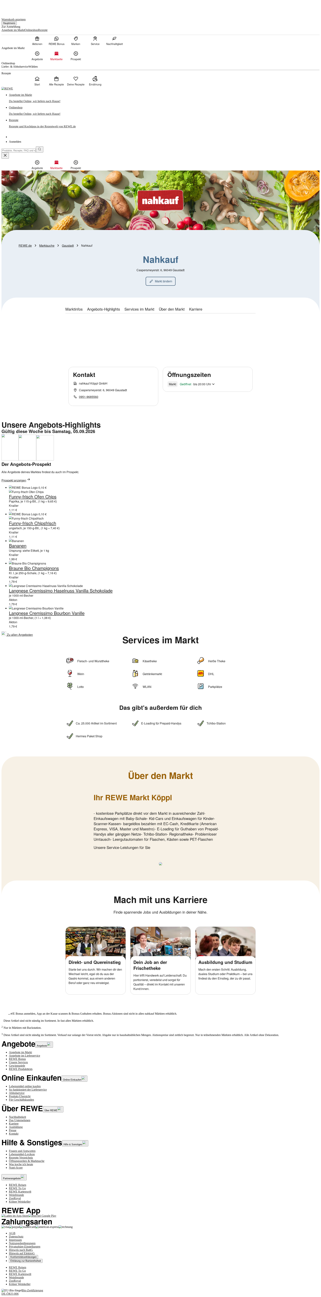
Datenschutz (16, 1236)
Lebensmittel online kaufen (25, 1086)
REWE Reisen (17, 1184)
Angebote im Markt (20, 1052)
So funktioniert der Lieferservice (28, 1089)
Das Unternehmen (19, 1120)
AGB (12, 1233)
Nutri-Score (16, 1167)
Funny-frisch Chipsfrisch (32, 523)
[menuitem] (37, 40)
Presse (12, 1130)
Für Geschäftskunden (21, 1099)
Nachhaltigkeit (17, 1116)
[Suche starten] (39, 149)
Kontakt (13, 1133)
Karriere (14, 1123)
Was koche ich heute (21, 1164)
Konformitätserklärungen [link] (23, 1257)
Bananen (17, 545)
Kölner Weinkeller (19, 1201)
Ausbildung (16, 1127)
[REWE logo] (7, 88)
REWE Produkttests (21, 1069)
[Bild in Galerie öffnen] (160, 864)
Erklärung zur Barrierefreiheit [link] (25, 1260)
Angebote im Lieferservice (24, 1055)
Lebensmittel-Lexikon (22, 1154)
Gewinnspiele (17, 1065)
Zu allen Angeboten (19, 635)
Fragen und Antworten (22, 1150)
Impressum (15, 1239)
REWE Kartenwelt (20, 1191)
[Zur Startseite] (14, 7)
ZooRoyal (15, 1198)
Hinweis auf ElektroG (22, 1253)
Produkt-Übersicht (19, 1096)
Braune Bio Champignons (34, 568)
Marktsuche (46, 245)
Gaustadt (68, 245)
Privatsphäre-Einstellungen (24, 1246)
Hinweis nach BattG (21, 1249)
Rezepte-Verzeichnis (21, 1157)
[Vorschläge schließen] (5, 156)
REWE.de (25, 245)
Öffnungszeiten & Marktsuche (26, 1161)
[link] (164, 98)
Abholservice (17, 1093)
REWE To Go (17, 1188)
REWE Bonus (17, 1059)
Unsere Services (18, 1062)
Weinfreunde (16, 1195)
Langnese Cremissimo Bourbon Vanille (47, 613)
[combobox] (18, 151)
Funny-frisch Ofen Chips (32, 496)
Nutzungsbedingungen (22, 1243)
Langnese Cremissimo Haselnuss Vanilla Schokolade (61, 590)
